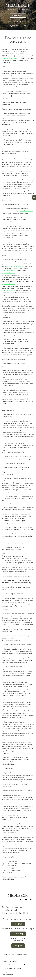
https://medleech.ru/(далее (10, 58)
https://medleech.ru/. (8, 284)
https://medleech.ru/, (8, 270)
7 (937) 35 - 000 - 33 (18, 26)
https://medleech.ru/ (26, 211)
